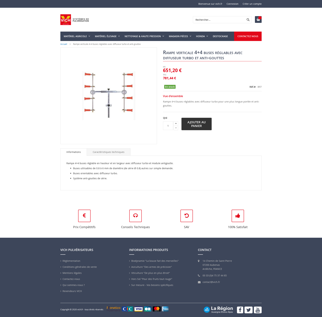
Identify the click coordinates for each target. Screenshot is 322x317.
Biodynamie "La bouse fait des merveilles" (155, 260)
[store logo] (74, 19)
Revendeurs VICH (72, 291)
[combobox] (222, 19)
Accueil (63, 44)
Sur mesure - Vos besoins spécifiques (152, 285)
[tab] (73, 152)
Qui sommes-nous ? (74, 285)
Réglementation (71, 260)
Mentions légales (72, 272)
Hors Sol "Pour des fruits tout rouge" (151, 279)
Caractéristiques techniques (108, 152)
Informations (73, 152)
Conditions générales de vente (80, 266)
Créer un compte (252, 3)
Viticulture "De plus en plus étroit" (150, 272)
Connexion (232, 3)
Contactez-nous (71, 279)
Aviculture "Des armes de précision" (151, 266)
